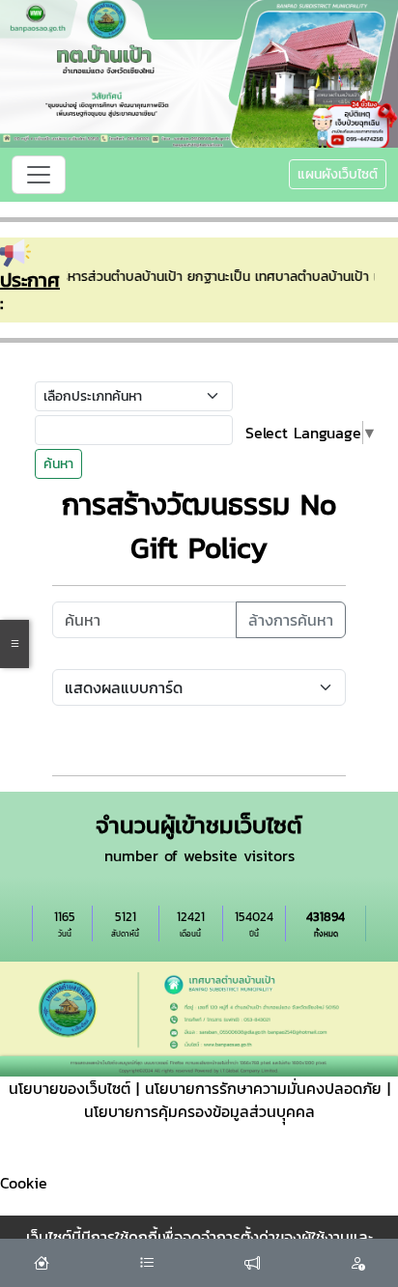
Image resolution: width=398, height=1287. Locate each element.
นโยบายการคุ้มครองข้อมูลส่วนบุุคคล (199, 1111)
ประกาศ (30, 280)
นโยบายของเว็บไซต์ (69, 1088)
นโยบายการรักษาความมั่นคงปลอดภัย (263, 1088)
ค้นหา (58, 464)
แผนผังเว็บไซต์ (338, 174)
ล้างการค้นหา (290, 619)
